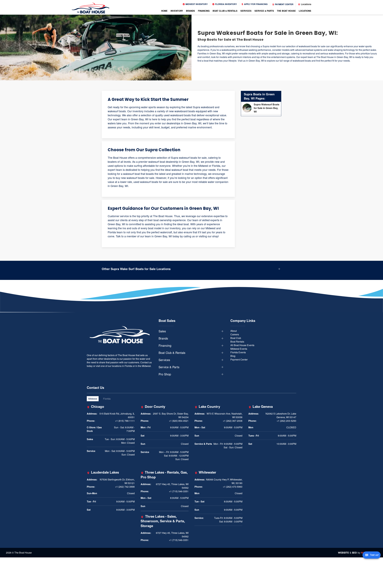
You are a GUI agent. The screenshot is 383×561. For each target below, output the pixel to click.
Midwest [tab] (92, 398)
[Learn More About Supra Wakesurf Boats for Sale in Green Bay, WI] (261, 108)
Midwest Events (238, 348)
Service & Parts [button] (264, 10)
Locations (305, 4)
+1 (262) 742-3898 (125, 486)
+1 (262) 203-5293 (286, 420)
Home (164, 10)
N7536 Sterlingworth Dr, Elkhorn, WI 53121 (117, 481)
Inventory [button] (177, 10)
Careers (234, 334)
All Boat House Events (242, 345)
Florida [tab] (107, 398)
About (233, 331)
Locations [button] (305, 10)
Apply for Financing (255, 4)
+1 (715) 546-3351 (179, 491)
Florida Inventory (226, 4)
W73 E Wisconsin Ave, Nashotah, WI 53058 (224, 415)
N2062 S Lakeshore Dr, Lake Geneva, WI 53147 (281, 415)
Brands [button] (190, 10)
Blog (232, 356)
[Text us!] (371, 555)
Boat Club (235, 338)
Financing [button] (204, 10)
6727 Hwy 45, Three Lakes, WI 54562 (172, 485)
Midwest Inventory (196, 4)
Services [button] (245, 10)
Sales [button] (162, 331)
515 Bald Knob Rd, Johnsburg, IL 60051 (117, 415)
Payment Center (283, 4)
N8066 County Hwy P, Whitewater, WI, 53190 (224, 481)
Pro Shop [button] (165, 374)
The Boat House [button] (286, 10)
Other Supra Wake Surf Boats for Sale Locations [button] (136, 269)
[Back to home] (90, 8)
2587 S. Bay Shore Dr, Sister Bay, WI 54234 (171, 415)
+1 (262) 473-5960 (232, 486)
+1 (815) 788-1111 (125, 420)
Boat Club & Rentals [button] (225, 10)
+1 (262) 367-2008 (232, 420)
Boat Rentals (237, 341)
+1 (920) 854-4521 (179, 420)
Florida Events (238, 352)
